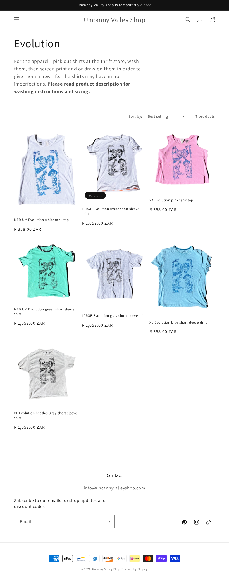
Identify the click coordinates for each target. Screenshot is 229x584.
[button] (17, 19)
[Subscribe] (108, 521)
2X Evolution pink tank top (171, 200)
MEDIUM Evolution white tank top (41, 220)
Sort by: (135, 116)
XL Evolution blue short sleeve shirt (178, 322)
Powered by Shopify (134, 569)
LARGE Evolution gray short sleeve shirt (114, 316)
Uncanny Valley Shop (106, 569)
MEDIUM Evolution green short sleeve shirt (44, 311)
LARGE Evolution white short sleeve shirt (110, 211)
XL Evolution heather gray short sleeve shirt (45, 415)
